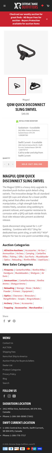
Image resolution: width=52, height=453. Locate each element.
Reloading (17, 259)
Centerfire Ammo (27, 280)
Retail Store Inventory (28, 121)
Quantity (6, 158)
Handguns (8, 273)
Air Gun (41, 250)
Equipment (27, 291)
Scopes (21, 298)
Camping (30, 253)
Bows (16, 303)
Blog (5, 378)
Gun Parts (29, 256)
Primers (16, 291)
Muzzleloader (42, 256)
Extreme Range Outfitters (18, 444)
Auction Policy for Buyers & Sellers (18, 360)
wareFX (32, 444)
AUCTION (7, 347)
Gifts (21, 256)
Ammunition (8, 253)
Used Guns (43, 259)
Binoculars (30, 295)
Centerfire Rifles (23, 270)
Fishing (13, 256)
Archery (20, 253)
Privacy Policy (9, 374)
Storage (20, 288)
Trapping (8, 307)
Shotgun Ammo (18, 283)
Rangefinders (9, 298)
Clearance (18, 295)
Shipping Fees (9, 352)
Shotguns (35, 273)
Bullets (36, 288)
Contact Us (8, 343)
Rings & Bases (33, 298)
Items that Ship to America (15, 356)
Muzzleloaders (21, 273)
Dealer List (7, 365)
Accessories (30, 250)
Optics (7, 259)
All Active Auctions (13, 250)
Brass (28, 288)
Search (6, 383)
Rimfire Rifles (30, 259)
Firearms (8, 270)
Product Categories (12, 369)
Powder (7, 291)
